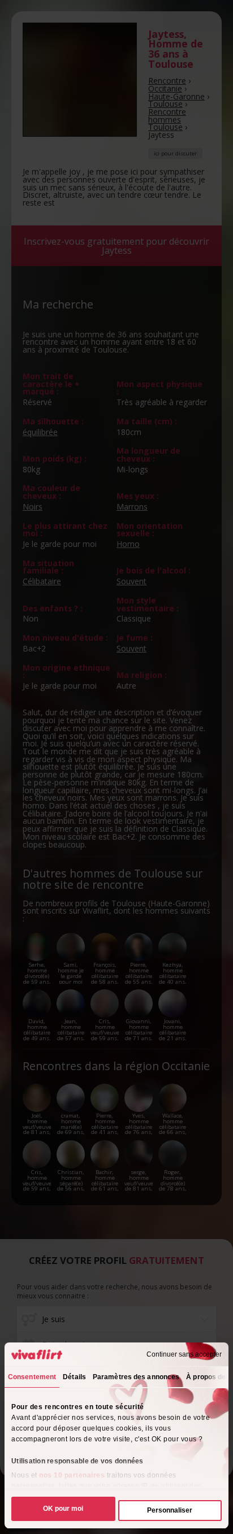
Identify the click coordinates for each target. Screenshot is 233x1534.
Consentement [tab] (32, 1377)
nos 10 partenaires (72, 1475)
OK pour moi (63, 1509)
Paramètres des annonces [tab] (136, 1377)
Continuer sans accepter (184, 1354)
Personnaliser (169, 1510)
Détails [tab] (74, 1377)
